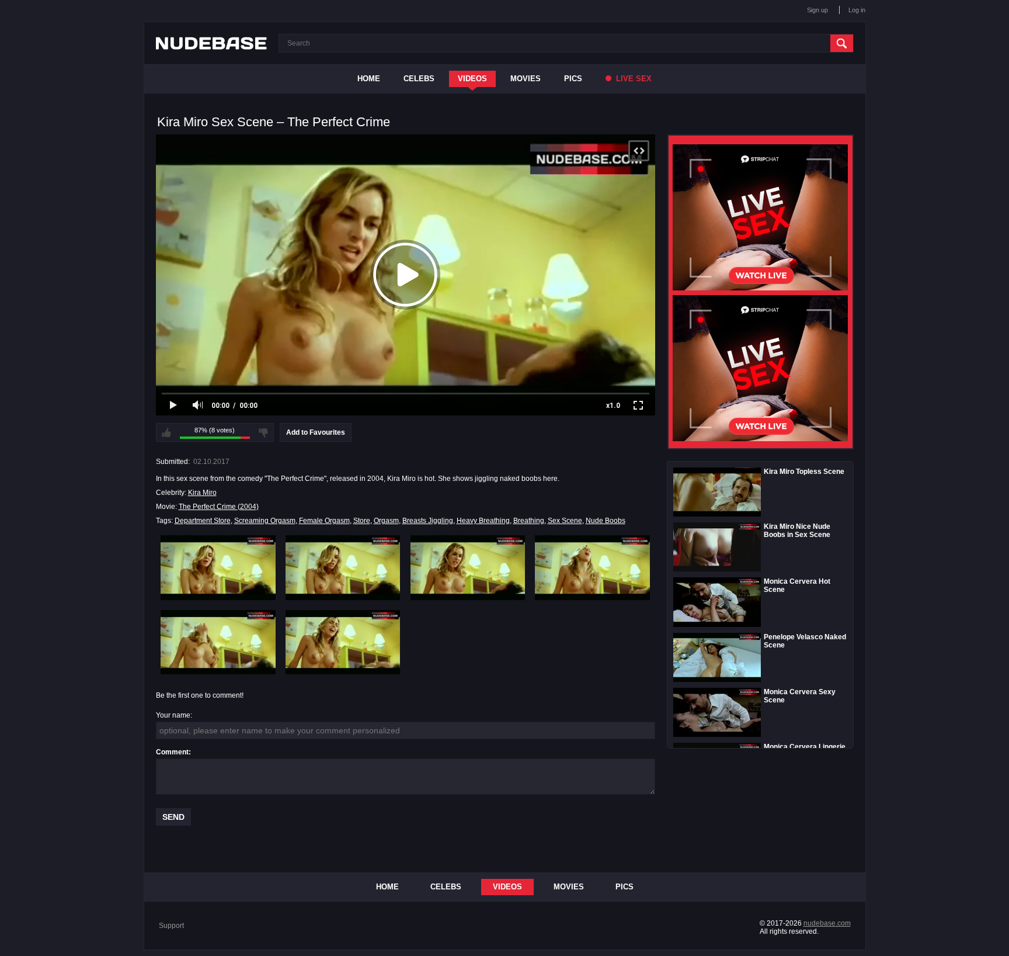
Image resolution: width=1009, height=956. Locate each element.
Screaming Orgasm (264, 521)
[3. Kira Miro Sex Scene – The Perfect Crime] (468, 567)
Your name (173, 715)
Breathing (528, 521)
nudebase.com (827, 923)
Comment (172, 752)
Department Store (203, 521)
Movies (525, 78)
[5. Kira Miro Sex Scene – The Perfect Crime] (218, 642)
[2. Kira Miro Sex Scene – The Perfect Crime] (343, 567)
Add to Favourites (315, 432)
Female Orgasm (324, 521)
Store (361, 521)
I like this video (166, 432)
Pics (573, 78)
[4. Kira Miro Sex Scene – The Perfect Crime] (592, 567)
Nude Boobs (605, 521)
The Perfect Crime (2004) (219, 507)
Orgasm (386, 521)
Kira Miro (202, 493)
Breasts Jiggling (427, 521)
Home (368, 78)
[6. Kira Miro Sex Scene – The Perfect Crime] (343, 642)
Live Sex (633, 78)
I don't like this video (263, 432)
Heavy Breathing (483, 521)
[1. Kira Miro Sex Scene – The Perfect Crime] (218, 567)
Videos (472, 78)
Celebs (418, 78)
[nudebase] (211, 43)
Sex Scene (565, 521)
